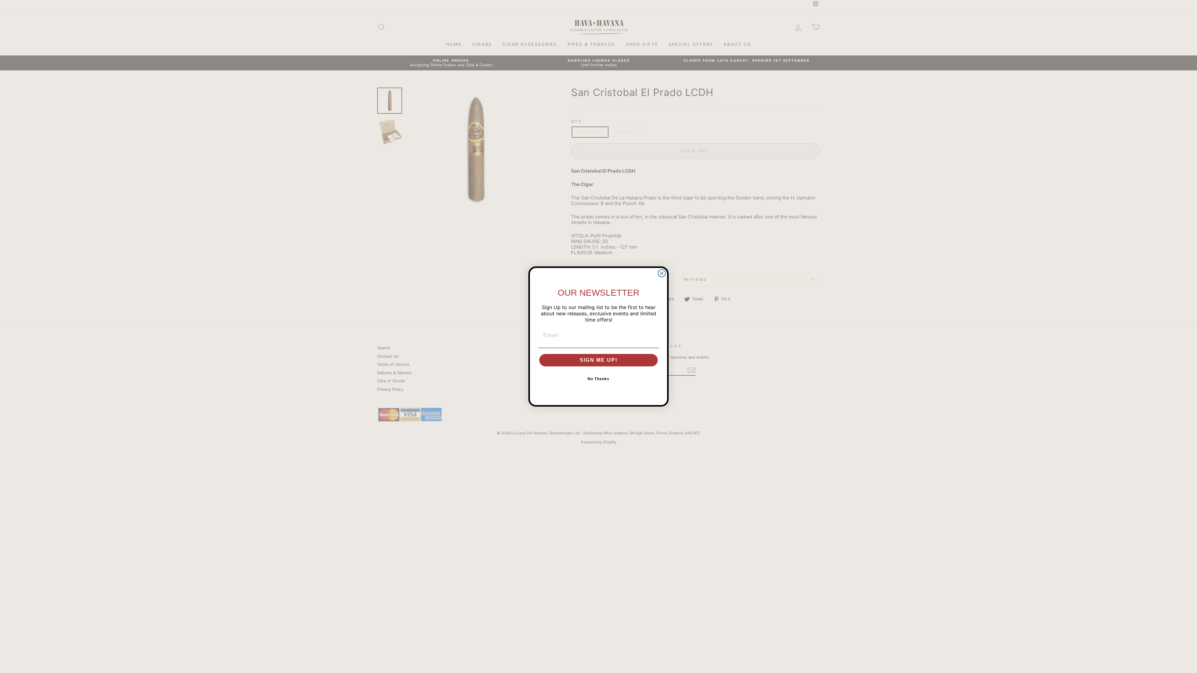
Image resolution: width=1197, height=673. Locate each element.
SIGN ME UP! (599, 360)
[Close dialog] (662, 273)
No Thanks (598, 379)
